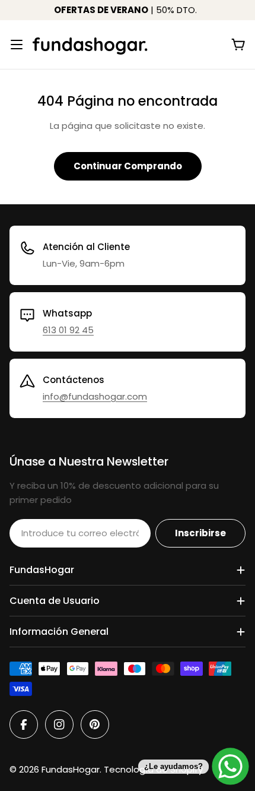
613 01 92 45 (68, 330)
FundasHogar (71, 769)
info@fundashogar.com (95, 396)
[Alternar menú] (16, 44)
